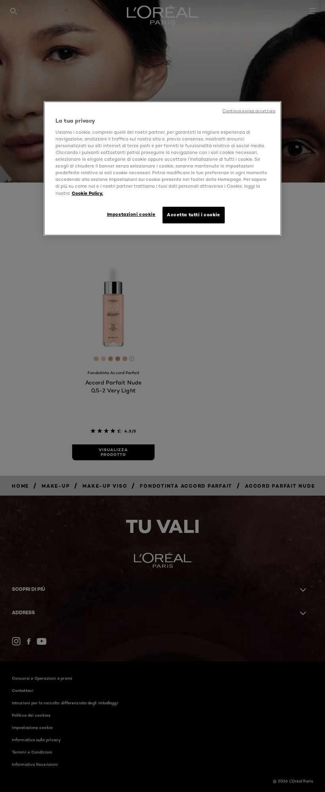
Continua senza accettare (248, 110)
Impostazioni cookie (131, 214)
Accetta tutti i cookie (193, 214)
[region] (162, 168)
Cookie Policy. (87, 193)
